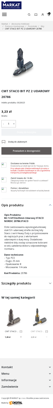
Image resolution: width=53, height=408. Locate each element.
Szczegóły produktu (16, 283)
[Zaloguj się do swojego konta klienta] (42, 14)
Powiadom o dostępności (26, 150)
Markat (4, 23)
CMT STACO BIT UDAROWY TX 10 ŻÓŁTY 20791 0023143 (38, 331)
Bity (42, 26)
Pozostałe (32, 26)
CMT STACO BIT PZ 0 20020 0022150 (12, 331)
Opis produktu (12, 205)
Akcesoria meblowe (20, 23)
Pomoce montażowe (14, 26)
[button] (29, 14)
